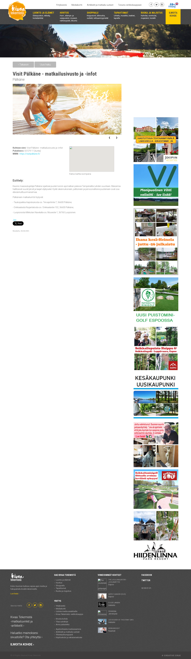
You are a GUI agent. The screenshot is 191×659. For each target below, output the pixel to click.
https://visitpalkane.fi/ (30, 154)
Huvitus (59, 583)
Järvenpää (112, 612)
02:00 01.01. (146, 588)
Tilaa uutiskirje (62, 622)
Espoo (117, 582)
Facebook (146, 575)
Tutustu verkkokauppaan (130, 5)
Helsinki (114, 604)
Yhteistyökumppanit (64, 634)
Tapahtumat (61, 588)
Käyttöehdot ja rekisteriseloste (69, 637)
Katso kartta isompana (80, 174)
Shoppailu (60, 585)
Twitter (145, 580)
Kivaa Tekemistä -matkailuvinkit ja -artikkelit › (21, 621)
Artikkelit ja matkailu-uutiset (100, 5)
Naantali (114, 629)
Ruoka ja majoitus (63, 591)
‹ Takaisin (23, 64)
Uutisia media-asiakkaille (66, 611)
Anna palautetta (62, 624)
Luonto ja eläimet (63, 580)
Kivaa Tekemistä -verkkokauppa (69, 614)
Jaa (14, 220)
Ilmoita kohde (62, 619)
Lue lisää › (14, 593)
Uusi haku (45, 64)
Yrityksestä (61, 5)
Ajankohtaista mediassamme (68, 629)
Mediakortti (76, 5)
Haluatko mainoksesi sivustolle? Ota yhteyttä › (26, 635)
